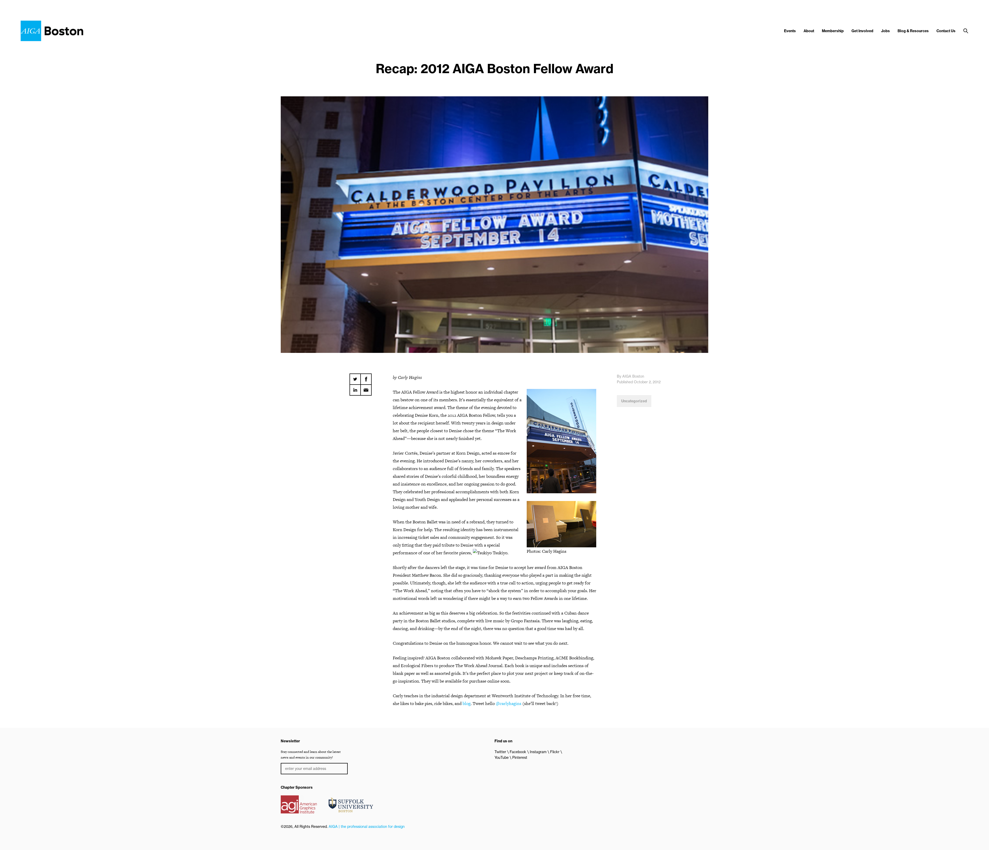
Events (790, 31)
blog (467, 703)
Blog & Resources (913, 31)
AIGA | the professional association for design (367, 826)
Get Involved (862, 31)
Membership (833, 31)
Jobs (885, 31)
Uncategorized (634, 401)
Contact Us (946, 31)
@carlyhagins (508, 703)
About (809, 31)
